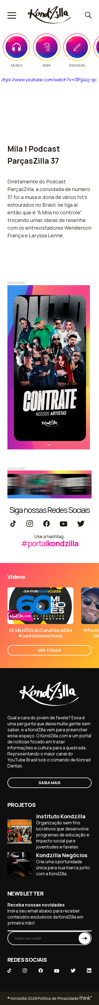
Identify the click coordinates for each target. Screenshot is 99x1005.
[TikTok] (13, 524)
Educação (77, 65)
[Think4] (85, 998)
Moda (47, 65)
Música (16, 65)
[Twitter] (80, 524)
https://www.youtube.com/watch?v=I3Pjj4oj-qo (48, 80)
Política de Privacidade (58, 998)
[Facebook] (46, 524)
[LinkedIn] (89, 971)
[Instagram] (29, 524)
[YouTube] (63, 524)
